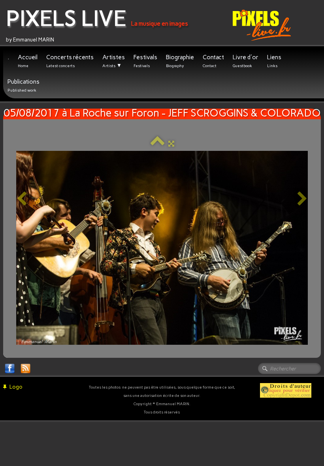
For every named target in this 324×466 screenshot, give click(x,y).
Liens (274, 61)
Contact (213, 61)
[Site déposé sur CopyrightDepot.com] (285, 390)
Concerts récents (70, 61)
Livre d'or (245, 61)
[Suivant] (302, 199)
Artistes (113, 61)
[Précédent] (21, 199)
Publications (24, 85)
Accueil (28, 61)
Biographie (180, 61)
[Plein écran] (171, 144)
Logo (16, 387)
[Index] (157, 144)
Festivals (145, 61)
